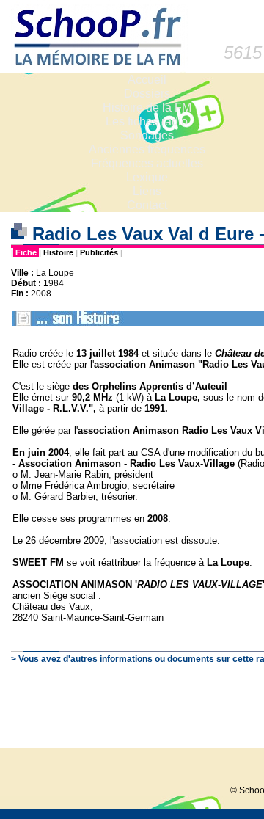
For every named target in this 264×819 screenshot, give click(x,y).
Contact (147, 205)
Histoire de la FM (147, 107)
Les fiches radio (147, 121)
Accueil (147, 79)
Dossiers (147, 93)
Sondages (147, 135)
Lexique (147, 177)
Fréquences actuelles (147, 163)
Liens (147, 191)
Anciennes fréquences (147, 149)
